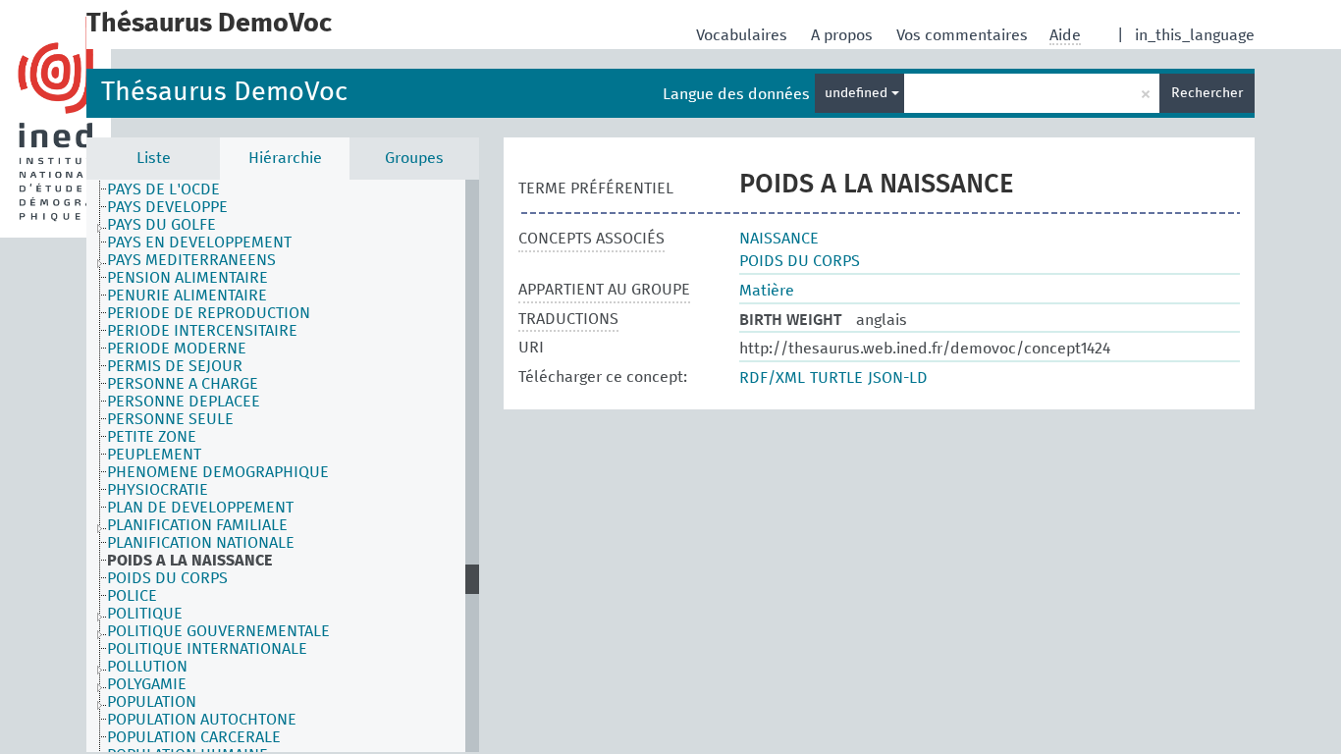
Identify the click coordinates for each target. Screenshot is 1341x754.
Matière (766, 290)
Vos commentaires (964, 35)
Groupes (414, 158)
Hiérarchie (285, 158)
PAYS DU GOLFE (161, 225)
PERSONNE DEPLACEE (183, 401)
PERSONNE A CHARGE (182, 384)
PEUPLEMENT (154, 454)
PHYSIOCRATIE (157, 490)
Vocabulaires (743, 35)
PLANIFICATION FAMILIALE (197, 525)
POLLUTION (147, 666)
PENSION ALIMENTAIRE (187, 278)
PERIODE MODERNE (176, 348)
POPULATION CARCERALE (194, 737)
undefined (858, 93)
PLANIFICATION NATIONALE (201, 543)
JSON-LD (898, 378)
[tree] (282, 466)
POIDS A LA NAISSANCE (189, 560)
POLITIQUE (145, 613)
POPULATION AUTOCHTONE (201, 719)
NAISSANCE (779, 238)
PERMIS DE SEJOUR (174, 366)
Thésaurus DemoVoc (224, 93)
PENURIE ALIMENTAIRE (187, 295)
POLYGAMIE (147, 684)
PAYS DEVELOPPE (167, 207)
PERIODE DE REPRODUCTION (208, 313)
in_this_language (1195, 35)
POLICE (132, 596)
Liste (153, 158)
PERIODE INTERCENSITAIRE (202, 331)
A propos (844, 35)
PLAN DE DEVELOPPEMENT (200, 507)
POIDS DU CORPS (167, 578)
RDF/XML (772, 378)
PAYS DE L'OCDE (163, 189)
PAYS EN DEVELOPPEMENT (199, 242)
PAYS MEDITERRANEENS (191, 260)
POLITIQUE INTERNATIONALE (207, 649)
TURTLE (836, 378)
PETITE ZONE (151, 437)
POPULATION (151, 702)
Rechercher (1207, 93)
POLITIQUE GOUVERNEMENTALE (218, 631)
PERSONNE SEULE (170, 419)
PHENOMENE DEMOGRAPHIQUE (218, 472)
